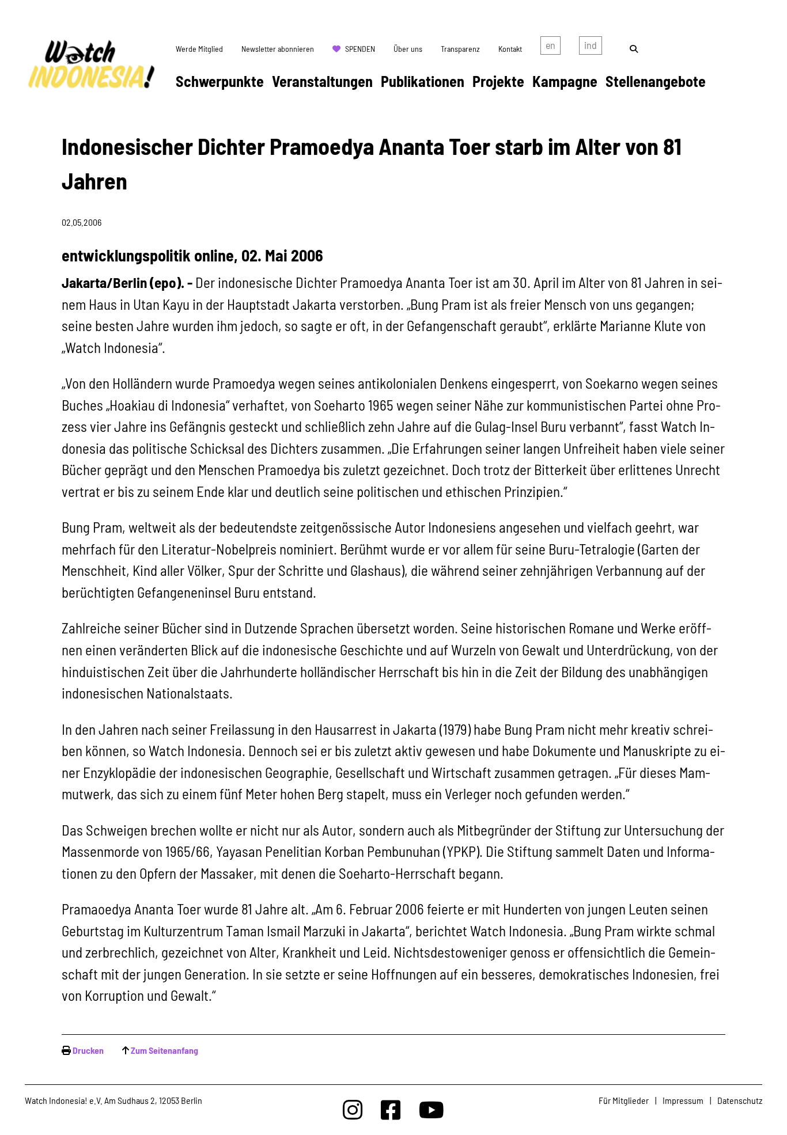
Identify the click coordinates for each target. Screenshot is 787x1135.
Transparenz (460, 49)
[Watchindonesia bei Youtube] (431, 1109)
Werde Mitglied (199, 49)
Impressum (683, 1100)
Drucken (88, 1050)
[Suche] (633, 49)
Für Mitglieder (624, 1100)
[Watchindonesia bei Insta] (352, 1109)
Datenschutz (739, 1100)
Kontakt (510, 49)
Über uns (408, 49)
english (550, 48)
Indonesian (590, 48)
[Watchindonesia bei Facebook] (390, 1109)
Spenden (360, 49)
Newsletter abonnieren (277, 49)
